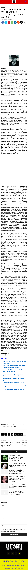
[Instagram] (12, 553)
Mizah (16, 561)
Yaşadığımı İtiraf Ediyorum (11, 426)
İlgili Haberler (8, 451)
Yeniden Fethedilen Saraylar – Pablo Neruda (13, 378)
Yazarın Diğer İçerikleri (17, 451)
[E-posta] (21, 22)
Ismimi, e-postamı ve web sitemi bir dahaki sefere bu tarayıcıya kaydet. (13, 530)
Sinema (22, 561)
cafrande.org (4, 19)
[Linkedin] (15, 22)
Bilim (12, 561)
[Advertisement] (14, 40)
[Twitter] (5, 22)
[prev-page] (2, 498)
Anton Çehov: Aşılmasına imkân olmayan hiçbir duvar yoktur (21, 444)
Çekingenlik (9, 424)
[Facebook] (2, 22)
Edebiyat (8, 5)
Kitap (7, 561)
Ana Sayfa (3, 5)
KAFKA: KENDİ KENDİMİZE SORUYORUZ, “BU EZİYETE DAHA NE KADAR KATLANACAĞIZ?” (17, 471)
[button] (26, 2)
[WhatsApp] (12, 22)
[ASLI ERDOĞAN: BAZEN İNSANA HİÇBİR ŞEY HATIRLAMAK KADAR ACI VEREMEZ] (4, 466)
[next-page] (4, 498)
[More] (24, 22)
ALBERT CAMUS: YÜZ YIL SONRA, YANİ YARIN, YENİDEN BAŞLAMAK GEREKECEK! (17, 486)
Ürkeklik (3, 426)
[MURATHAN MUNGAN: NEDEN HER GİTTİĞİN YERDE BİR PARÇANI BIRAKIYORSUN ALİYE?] (4, 492)
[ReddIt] (18, 22)
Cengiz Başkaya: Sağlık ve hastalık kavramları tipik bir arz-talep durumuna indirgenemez (7, 444)
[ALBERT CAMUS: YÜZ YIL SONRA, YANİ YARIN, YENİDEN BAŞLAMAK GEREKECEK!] (4, 486)
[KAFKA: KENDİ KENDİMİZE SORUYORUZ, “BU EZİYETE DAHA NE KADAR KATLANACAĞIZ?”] (4, 471)
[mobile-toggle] (2, 2)
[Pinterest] (9, 22)
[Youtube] (19, 553)
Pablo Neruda (20, 424)
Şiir (4, 561)
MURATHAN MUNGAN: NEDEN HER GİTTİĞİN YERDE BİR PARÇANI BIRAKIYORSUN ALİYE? (17, 493)
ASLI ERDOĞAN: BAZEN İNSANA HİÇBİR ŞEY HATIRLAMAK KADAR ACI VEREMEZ (17, 465)
